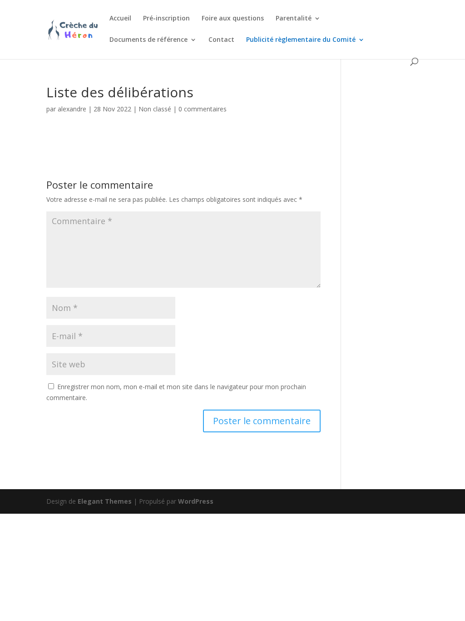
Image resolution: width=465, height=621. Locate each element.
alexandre (72, 109)
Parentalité (294, 18)
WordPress (195, 501)
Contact (221, 40)
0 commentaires (202, 109)
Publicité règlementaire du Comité (301, 40)
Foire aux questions (233, 18)
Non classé (155, 109)
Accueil (120, 18)
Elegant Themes (105, 501)
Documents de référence (148, 40)
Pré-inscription (166, 18)
